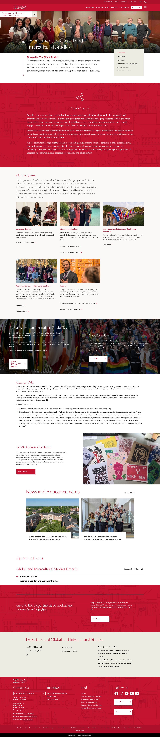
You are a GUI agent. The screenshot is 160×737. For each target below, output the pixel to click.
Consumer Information (35, 727)
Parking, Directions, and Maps (91, 708)
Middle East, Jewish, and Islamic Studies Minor (77, 303)
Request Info (108, 2)
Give (140, 2)
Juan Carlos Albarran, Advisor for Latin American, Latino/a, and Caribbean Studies (114, 664)
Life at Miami (124, 7)
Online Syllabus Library (89, 702)
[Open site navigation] (145, 7)
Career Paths (121, 56)
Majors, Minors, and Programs (91, 696)
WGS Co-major (21, 311)
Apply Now (136, 7)
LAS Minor (107, 245)
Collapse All (138, 569)
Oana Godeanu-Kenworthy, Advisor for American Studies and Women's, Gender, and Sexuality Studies (114, 653)
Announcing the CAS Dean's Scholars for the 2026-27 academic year (47, 538)
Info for (133, 2)
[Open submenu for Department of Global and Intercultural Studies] (34, 14)
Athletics (114, 7)
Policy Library (80, 730)
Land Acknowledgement (49, 727)
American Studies (23, 229)
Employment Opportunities (90, 699)
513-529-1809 (29, 714)
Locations (124, 2)
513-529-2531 (32, 717)
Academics (90, 7)
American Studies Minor (25, 242)
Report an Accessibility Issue (90, 727)
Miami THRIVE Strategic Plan (57, 693)
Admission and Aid (102, 7)
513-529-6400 (27, 720)
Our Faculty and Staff (123, 67)
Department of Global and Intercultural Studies (13, 14)
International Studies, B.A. (69, 246)
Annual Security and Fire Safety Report (111, 727)
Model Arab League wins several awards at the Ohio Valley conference (102, 538)
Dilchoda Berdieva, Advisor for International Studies (115, 660)
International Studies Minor (70, 252)
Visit (117, 2)
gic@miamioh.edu (69, 650)
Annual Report (52, 696)
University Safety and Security (91, 705)
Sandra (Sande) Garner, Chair (108, 647)
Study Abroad (121, 60)
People (83, 693)
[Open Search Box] (145, 2)
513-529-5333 (67, 647)
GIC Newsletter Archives (124, 71)
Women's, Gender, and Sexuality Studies (32, 286)
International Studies (68, 229)
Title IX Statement (75, 727)
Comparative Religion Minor (70, 309)
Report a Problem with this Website (133, 727)
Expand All (128, 569)
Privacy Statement (64, 727)
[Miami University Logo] (20, 7)
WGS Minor (20, 305)
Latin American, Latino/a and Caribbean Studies (119, 230)
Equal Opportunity (22, 727)
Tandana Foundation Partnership (127, 64)
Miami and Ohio (52, 699)
